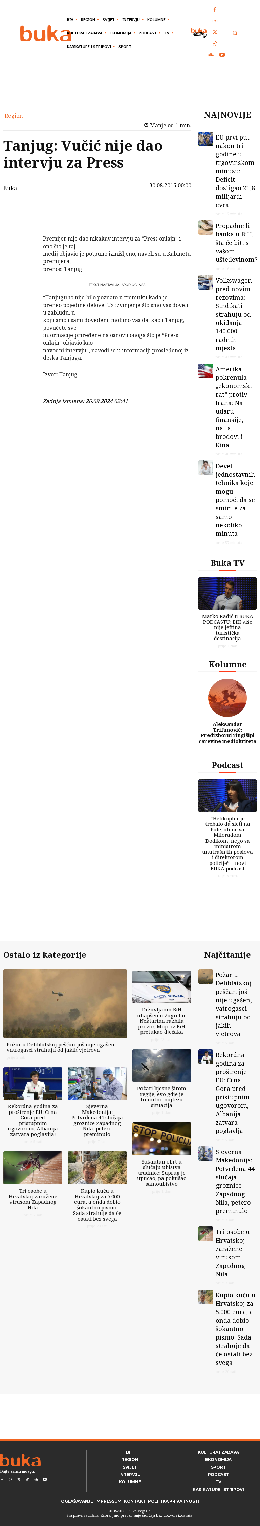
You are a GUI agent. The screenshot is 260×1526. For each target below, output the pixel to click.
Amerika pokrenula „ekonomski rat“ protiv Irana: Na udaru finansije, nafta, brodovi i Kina (234, 407)
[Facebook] (215, 10)
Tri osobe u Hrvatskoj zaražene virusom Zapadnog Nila (33, 1199)
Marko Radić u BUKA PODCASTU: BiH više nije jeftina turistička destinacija (227, 627)
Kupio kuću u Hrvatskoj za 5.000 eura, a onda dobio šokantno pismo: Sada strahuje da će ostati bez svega (97, 1204)
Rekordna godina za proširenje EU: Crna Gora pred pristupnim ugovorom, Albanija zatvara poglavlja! (33, 1120)
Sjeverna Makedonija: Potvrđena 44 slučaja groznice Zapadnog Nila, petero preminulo (97, 1120)
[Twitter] (215, 32)
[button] (235, 33)
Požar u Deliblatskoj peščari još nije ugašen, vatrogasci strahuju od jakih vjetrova (61, 1047)
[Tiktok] (215, 44)
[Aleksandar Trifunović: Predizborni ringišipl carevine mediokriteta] (227, 698)
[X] (25, 224)
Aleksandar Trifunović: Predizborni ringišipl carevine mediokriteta (227, 732)
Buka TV (228, 562)
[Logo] (45, 33)
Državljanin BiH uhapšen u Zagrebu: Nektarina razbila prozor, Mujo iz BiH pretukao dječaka (162, 1020)
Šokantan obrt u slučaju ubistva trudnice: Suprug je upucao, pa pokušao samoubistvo (162, 1172)
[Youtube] (222, 55)
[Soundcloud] (211, 55)
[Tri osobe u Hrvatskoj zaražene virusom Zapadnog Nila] (32, 1167)
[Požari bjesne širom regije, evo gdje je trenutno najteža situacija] (161, 1065)
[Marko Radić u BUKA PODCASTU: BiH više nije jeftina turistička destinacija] (227, 593)
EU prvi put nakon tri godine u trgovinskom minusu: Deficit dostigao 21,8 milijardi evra (235, 171)
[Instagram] (215, 21)
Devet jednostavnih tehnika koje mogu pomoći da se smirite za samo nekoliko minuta (235, 499)
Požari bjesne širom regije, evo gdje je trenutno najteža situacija (161, 1096)
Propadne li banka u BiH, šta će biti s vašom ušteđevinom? (237, 243)
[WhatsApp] (25, 256)
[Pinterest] (25, 240)
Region (14, 115)
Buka (10, 188)
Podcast (228, 764)
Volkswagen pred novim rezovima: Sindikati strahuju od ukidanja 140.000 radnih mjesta (234, 314)
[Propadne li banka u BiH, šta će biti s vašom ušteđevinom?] (205, 227)
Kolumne (228, 664)
